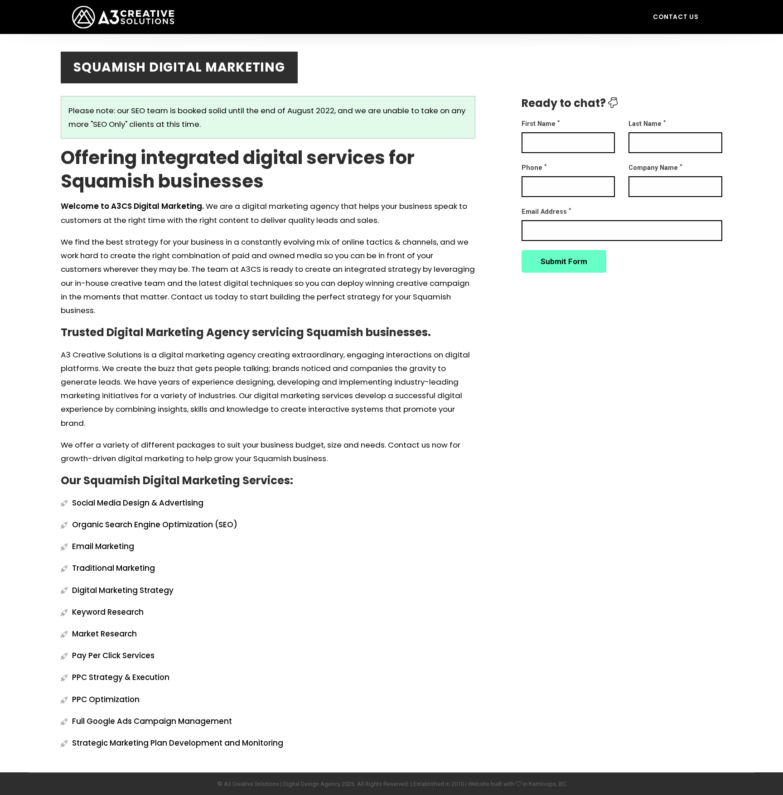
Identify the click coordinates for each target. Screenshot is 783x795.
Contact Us (676, 17)
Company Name (655, 167)
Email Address (546, 211)
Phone (534, 167)
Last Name (647, 123)
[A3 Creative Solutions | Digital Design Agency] (123, 10)
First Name (541, 123)
